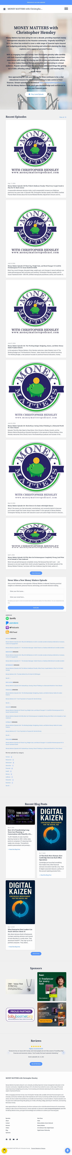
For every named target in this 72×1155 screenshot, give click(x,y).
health (8, 707)
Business (9, 782)
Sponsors (8, 1132)
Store (38, 1120)
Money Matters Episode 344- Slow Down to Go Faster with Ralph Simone (30, 506)
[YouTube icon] (13, 1139)
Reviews (8, 1125)
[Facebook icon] (6, 1139)
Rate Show (40, 1118)
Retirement (9, 665)
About (7, 1120)
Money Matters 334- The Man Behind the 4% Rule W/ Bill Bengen (23, 674)
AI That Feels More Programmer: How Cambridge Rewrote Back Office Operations (50, 858)
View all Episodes (36, 573)
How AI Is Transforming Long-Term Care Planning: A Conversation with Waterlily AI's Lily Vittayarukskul (19, 833)
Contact (8, 1123)
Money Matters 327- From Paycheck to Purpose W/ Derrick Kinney (23, 699)
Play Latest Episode (37, 94)
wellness (9, 739)
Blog (7, 1130)
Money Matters (41, 1125)
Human (8, 638)
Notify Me (36, 607)
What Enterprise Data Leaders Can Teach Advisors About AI (20, 931)
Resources (9, 652)
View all (62, 117)
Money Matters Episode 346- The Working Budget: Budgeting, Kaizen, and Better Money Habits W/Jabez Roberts (34, 694)
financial (9, 690)
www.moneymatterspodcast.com (52, 83)
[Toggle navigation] (66, 9)
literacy (9, 722)
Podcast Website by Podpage (38, 1148)
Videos (7, 1127)
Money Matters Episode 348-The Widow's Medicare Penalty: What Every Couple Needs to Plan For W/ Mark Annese (34, 669)
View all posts (36, 953)
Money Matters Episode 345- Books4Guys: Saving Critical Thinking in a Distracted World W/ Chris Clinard (34, 685)
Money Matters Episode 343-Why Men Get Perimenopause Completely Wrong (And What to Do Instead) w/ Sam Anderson (36, 717)
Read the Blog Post (14, 849)
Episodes (8, 1118)
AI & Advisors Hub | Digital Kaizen (45, 1127)
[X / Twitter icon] (17, 1139)
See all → (8, 678)
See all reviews (36, 1064)
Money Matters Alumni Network (45, 1123)
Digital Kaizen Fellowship (43, 1130)
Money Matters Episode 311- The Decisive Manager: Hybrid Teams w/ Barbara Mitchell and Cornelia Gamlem (35, 647)
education (9, 682)
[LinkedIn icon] (10, 1139)
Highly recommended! (36, 1049)
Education (9, 780)
